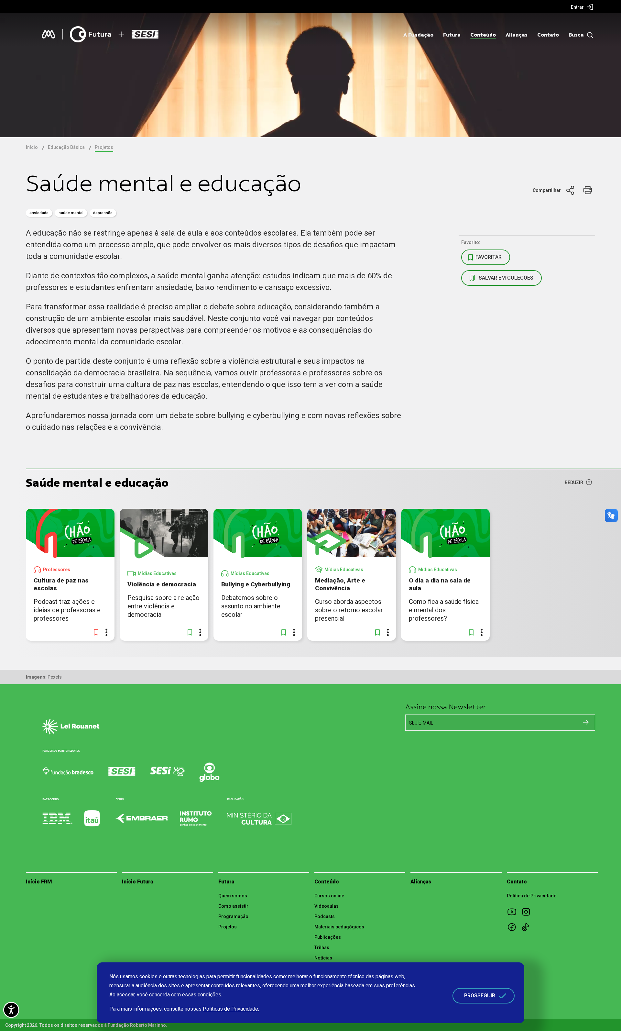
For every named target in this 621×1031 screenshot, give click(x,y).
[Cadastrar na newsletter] (586, 722)
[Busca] (588, 35)
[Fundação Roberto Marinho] (48, 34)
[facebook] (514, 926)
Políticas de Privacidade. (231, 1009)
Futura (452, 35)
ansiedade (39, 213)
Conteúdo (483, 35)
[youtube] (514, 911)
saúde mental (71, 213)
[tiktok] (528, 926)
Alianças (517, 35)
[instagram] (528, 911)
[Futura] (90, 34)
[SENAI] (146, 34)
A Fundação (418, 35)
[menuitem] (582, 6)
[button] (96, 632)
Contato (548, 35)
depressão (103, 213)
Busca (576, 35)
